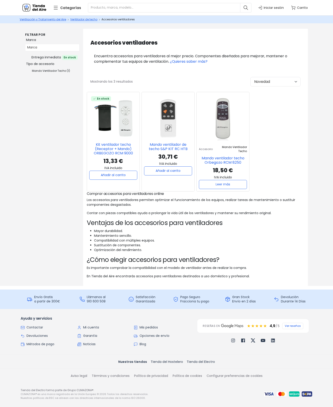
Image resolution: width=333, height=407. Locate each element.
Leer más (223, 184)
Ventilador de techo (83, 19)
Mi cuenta (91, 327)
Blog (143, 344)
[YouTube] (263, 340)
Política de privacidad (151, 375)
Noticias (89, 344)
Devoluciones (37, 335)
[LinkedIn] (273, 340)
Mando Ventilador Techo (51, 71)
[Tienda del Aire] (34, 8)
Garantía (90, 335)
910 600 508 (96, 301)
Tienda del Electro (201, 361)
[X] (253, 340)
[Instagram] (233, 340)
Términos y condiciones (111, 375)
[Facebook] (243, 340)
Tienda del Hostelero (167, 361)
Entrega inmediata (53, 57)
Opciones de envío (154, 335)
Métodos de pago (40, 344)
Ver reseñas (293, 326)
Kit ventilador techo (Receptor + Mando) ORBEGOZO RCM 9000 (113, 149)
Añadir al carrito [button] (113, 175)
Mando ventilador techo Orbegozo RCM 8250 (223, 160)
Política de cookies (187, 375)
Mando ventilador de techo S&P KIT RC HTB (168, 146)
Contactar (35, 327)
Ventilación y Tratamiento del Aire (43, 19)
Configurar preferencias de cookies (235, 375)
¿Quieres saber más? (189, 61)
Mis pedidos (149, 327)
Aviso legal (79, 375)
